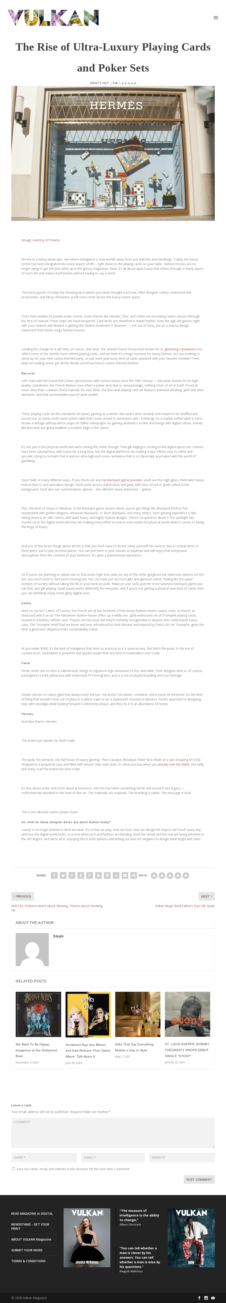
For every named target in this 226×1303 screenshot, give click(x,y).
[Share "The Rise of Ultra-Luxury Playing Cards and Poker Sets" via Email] (125, 875)
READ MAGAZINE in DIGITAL (32, 1213)
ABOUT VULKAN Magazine (31, 1239)
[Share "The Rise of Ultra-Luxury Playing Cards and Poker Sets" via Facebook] (54, 875)
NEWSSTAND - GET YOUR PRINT (30, 1226)
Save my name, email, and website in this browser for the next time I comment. (73, 1169)
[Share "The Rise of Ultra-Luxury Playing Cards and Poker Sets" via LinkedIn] (98, 875)
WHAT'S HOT (99, 83)
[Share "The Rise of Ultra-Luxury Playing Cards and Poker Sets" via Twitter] (63, 875)
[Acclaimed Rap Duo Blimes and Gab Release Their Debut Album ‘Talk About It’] (88, 1014)
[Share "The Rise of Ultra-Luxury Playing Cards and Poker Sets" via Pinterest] (89, 875)
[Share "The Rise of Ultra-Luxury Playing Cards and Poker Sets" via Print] (133, 875)
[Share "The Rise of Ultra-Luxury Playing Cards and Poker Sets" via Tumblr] (80, 875)
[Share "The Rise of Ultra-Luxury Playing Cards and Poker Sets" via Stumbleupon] (116, 875)
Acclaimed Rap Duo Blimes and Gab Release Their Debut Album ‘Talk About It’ (88, 1050)
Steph (58, 936)
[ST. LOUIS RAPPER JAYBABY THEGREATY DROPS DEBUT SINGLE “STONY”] (187, 1014)
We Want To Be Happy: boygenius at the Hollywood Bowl (36, 1050)
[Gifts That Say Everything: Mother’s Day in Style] (137, 1014)
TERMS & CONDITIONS (28, 1261)
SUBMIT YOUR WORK (27, 1250)
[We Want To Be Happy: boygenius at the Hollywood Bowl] (38, 1014)
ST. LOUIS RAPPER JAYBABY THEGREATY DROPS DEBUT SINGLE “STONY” (187, 1050)
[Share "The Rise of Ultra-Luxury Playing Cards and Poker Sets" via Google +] (72, 875)
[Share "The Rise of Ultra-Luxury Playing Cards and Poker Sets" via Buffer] (107, 875)
